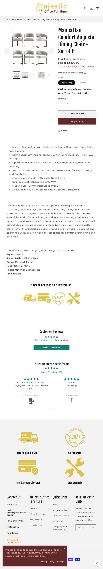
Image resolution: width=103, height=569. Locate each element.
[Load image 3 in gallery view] (33, 75)
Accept (60, 561)
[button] (6, 8)
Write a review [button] (51, 347)
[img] (51, 368)
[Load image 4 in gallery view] (41, 75)
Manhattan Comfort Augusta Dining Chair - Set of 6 (47, 19)
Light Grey (67, 82)
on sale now (36, 525)
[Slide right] (51, 51)
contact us (58, 521)
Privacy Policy (47, 561)
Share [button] (64, 130)
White (84, 83)
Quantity (62, 99)
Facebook (12, 533)
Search (33, 508)
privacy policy (60, 510)
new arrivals (36, 520)
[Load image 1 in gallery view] (16, 75)
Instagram (13, 527)
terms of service (61, 515)
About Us (57, 504)
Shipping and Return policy (60, 528)
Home (10, 19)
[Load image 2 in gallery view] (24, 75)
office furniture (37, 514)
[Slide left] (7, 51)
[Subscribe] (93, 527)
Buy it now (77, 121)
